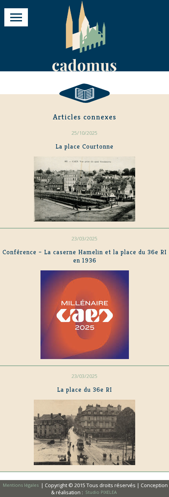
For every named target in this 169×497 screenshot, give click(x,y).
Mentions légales (21, 485)
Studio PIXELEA (101, 492)
